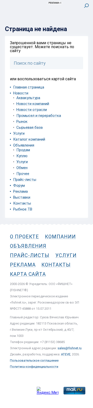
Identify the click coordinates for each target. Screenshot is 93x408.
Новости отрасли (31, 109)
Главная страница (28, 87)
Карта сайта (28, 274)
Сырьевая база (29, 127)
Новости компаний (32, 104)
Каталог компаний (29, 139)
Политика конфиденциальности (34, 366)
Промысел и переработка (38, 115)
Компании (60, 236)
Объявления (23, 145)
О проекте (24, 236)
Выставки (21, 197)
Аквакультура (28, 98)
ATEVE (65, 354)
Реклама (20, 191)
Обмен (22, 167)
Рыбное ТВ (22, 209)
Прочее (22, 173)
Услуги (19, 133)
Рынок (22, 121)
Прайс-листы (24, 179)
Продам (23, 150)
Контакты (22, 203)
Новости (20, 93)
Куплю (22, 156)
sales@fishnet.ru (70, 348)
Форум (19, 185)
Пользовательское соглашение (34, 360)
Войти (82, 26)
